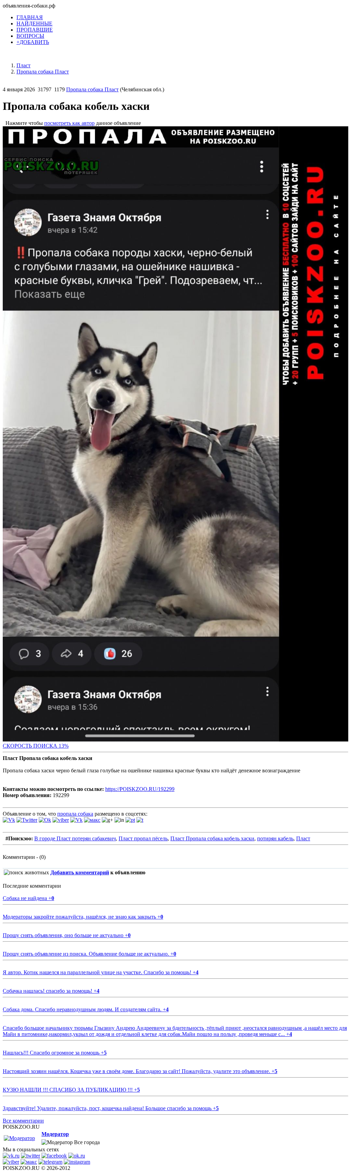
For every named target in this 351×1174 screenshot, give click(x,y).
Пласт (303, 838)
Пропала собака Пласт (92, 89)
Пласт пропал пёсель (143, 838)
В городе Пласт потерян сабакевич (75, 838)
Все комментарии (23, 1121)
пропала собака (75, 814)
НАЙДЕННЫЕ (34, 23)
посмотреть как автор (69, 123)
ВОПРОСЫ (30, 36)
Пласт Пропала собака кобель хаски (212, 838)
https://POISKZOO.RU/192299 (139, 789)
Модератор (55, 1134)
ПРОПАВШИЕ (34, 30)
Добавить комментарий (79, 872)
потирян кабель (275, 838)
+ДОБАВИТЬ (32, 42)
